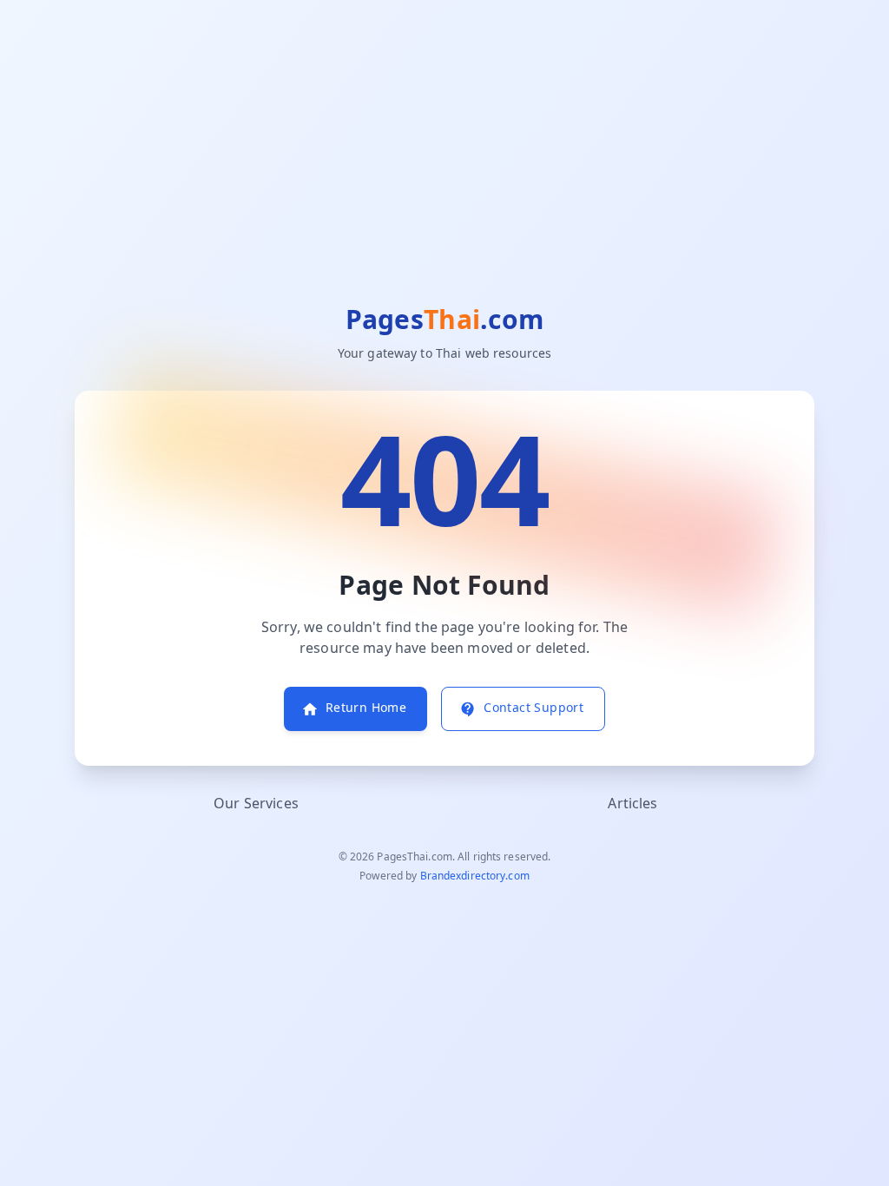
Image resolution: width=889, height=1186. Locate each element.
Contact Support (533, 708)
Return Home (366, 708)
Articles (632, 804)
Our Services (256, 804)
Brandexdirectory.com (475, 876)
